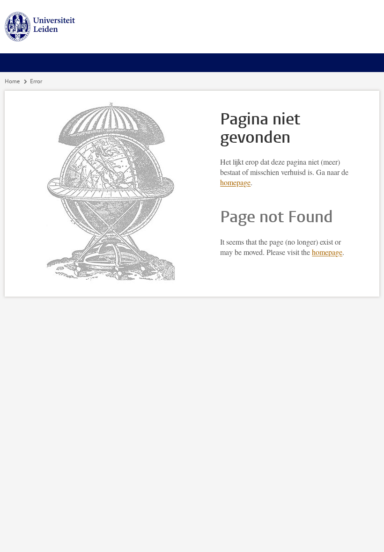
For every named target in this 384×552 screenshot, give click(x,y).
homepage (235, 182)
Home (12, 81)
